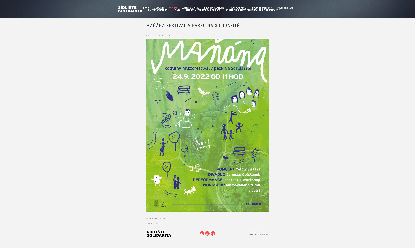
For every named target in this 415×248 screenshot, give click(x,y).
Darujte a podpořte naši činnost (203, 10)
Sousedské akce (237, 8)
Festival (177, 36)
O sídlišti (159, 8)
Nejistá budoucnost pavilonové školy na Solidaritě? (253, 10)
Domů (146, 8)
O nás (177, 10)
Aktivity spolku (190, 8)
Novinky (173, 8)
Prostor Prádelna (260, 8)
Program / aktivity (214, 8)
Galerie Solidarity (158, 10)
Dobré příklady (285, 8)
